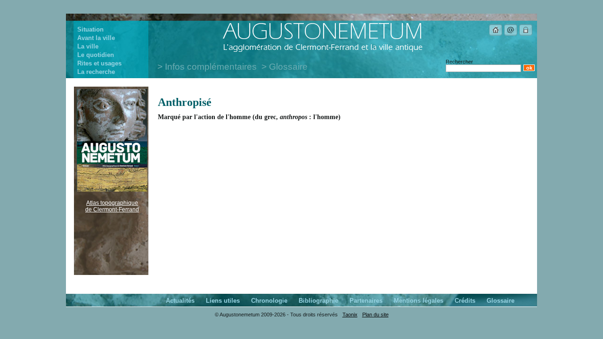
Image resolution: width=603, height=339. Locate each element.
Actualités (180, 300)
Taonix (350, 314)
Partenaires (366, 300)
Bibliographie (318, 300)
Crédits (465, 300)
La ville (87, 46)
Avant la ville (96, 37)
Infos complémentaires (211, 67)
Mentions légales (418, 300)
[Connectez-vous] (525, 34)
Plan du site (375, 314)
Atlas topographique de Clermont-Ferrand (112, 206)
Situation (90, 29)
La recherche (96, 71)
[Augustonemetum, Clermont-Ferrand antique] (322, 51)
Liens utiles (223, 300)
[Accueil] (495, 34)
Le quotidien (95, 54)
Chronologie (269, 300)
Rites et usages (99, 63)
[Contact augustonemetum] (510, 34)
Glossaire (288, 67)
